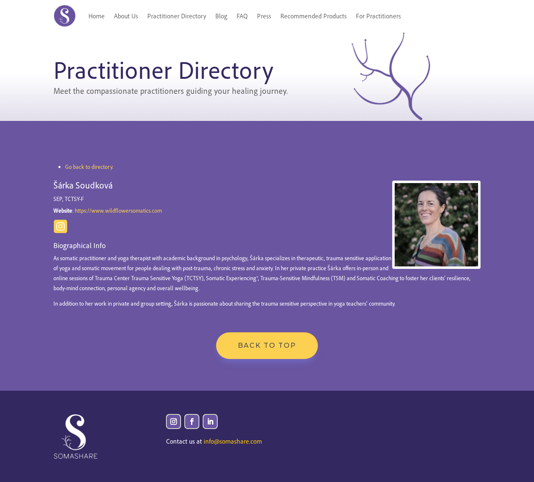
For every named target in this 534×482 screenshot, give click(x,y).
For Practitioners (378, 16)
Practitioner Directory (176, 16)
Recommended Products (313, 16)
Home (96, 16)
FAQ (242, 16)
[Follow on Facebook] (191, 421)
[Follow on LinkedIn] (210, 421)
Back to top (267, 345)
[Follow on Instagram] (173, 421)
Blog (221, 16)
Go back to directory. (89, 166)
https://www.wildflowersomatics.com (118, 210)
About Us (126, 16)
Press (264, 16)
